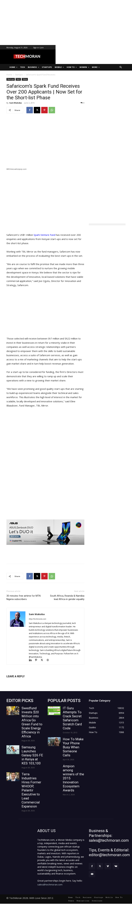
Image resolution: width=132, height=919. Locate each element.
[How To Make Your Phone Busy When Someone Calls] (54, 741)
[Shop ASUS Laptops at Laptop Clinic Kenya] (45, 532)
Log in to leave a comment (20, 681)
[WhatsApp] (52, 110)
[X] (37, 110)
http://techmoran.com (37, 619)
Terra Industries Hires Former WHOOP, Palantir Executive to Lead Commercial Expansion (31, 790)
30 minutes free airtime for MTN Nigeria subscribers (23, 597)
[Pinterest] (44, 110)
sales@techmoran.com (49, 884)
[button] (121, 67)
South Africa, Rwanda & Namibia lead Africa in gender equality (67, 597)
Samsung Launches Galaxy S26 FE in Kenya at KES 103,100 (32, 755)
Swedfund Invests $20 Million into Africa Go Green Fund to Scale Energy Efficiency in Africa (32, 722)
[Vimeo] (108, 866)
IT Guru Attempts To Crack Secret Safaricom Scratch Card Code (72, 718)
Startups (10, 79)
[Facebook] (29, 110)
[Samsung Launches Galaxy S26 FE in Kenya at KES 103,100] (12, 749)
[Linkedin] (32, 660)
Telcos (25, 79)
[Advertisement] (66, 22)
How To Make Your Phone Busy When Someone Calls (73, 747)
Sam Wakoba (15, 103)
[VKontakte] (116, 866)
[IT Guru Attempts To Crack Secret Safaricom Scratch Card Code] (54, 710)
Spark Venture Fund (44, 234)
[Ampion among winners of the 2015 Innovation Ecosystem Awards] (54, 768)
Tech (18, 79)
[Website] (49, 660)
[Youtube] (92, 874)
